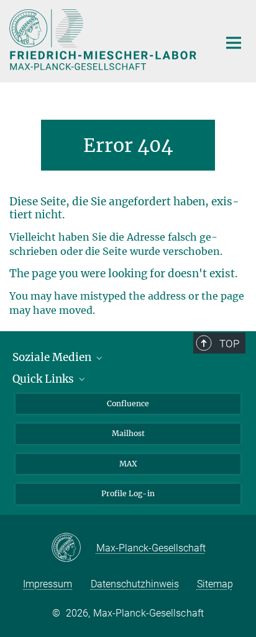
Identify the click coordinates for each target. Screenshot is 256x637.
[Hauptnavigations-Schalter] (233, 42)
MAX (128, 463)
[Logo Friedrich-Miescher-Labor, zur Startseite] (104, 39)
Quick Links (44, 379)
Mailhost (128, 433)
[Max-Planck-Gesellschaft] (73, 548)
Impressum (47, 584)
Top (229, 343)
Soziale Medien (53, 357)
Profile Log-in (128, 493)
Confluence (128, 403)
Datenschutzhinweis (135, 584)
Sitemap (215, 584)
